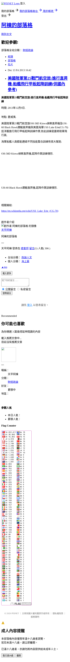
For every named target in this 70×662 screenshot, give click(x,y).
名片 (10, 64)
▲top (4, 267)
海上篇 (25, 261)
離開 (19, 655)
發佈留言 (7, 293)
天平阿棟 (6, 230)
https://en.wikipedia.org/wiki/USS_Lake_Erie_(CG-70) (29, 211)
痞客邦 (25, 248)
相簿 (10, 56)
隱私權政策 (58, 613)
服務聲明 (35, 617)
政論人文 (26, 257)
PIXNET (15, 613)
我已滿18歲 (8, 655)
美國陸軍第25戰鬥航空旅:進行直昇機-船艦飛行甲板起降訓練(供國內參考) (38, 84)
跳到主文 (6, 34)
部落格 (12, 60)
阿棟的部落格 (17, 25)
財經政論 (28, 50)
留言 (32, 248)
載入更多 (7, 273)
